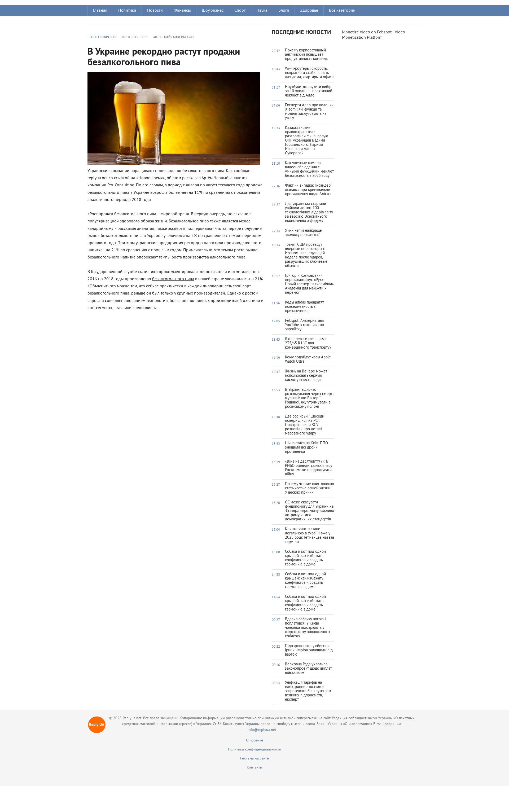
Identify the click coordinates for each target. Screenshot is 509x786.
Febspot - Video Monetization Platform (373, 35)
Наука (261, 10)
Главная (100, 10)
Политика (127, 10)
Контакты (254, 767)
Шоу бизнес (212, 10)
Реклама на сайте (254, 758)
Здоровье (309, 10)
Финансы (182, 10)
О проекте (254, 740)
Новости (155, 10)
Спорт (239, 10)
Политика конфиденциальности (254, 749)
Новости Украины (101, 37)
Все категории (342, 10)
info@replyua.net (262, 730)
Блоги (283, 10)
